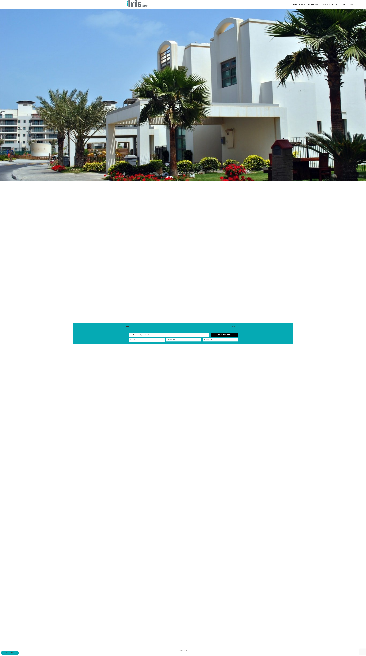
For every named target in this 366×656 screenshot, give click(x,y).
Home (295, 4)
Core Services (323, 4)
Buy (233, 327)
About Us (302, 4)
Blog (351, 4)
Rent (128, 327)
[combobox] (169, 335)
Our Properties (313, 4)
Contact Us (344, 4)
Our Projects (335, 4)
